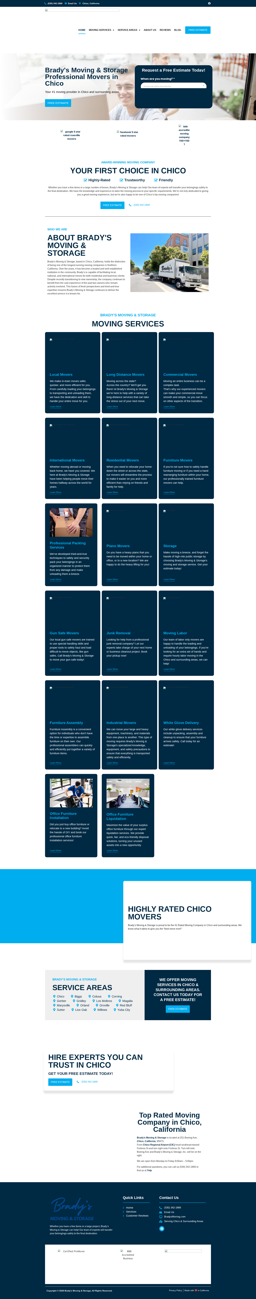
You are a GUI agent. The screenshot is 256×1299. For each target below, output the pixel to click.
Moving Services (100, 30)
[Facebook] (209, 3)
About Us (150, 30)
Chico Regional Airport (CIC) (159, 1144)
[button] (169, 579)
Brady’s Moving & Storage (151, 1137)
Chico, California (146, 1141)
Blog (177, 30)
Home (81, 30)
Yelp (149, 1170)
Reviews (165, 30)
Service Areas (127, 30)
